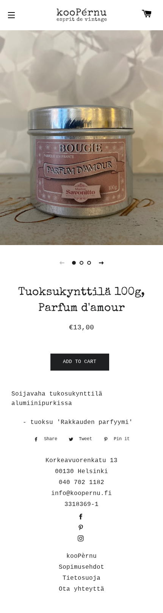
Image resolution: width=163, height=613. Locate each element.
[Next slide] (101, 263)
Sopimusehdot (81, 567)
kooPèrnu (81, 556)
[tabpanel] (81, 136)
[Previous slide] (61, 263)
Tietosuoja (81, 578)
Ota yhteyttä (81, 589)
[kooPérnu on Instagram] (81, 539)
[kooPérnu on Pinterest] (81, 528)
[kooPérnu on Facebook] (81, 517)
